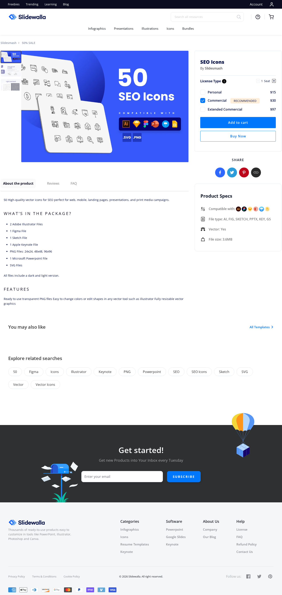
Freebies (14, 4)
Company (210, 529)
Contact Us (244, 552)
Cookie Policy (72, 576)
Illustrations (150, 28)
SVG (245, 372)
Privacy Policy (16, 576)
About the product (18, 183)
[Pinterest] (244, 172)
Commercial (242, 100)
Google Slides (176, 537)
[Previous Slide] (25, 106)
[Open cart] (269, 16)
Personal (242, 92)
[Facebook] (220, 172)
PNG (127, 372)
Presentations (123, 28)
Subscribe (184, 477)
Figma (33, 372)
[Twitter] (232, 172)
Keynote (105, 372)
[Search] (240, 17)
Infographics (97, 28)
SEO (176, 372)
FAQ (74, 183)
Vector (18, 384)
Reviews (53, 183)
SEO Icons (199, 372)
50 (15, 372)
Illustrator (78, 372)
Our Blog (209, 537)
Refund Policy (246, 544)
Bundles (188, 28)
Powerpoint (152, 372)
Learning (51, 4)
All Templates (260, 327)
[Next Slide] (184, 106)
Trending (32, 4)
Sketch (224, 372)
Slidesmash (9, 43)
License (242, 529)
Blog (66, 4)
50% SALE (28, 43)
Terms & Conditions (44, 576)
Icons (170, 28)
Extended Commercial (242, 109)
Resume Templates (134, 544)
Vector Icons (45, 384)
